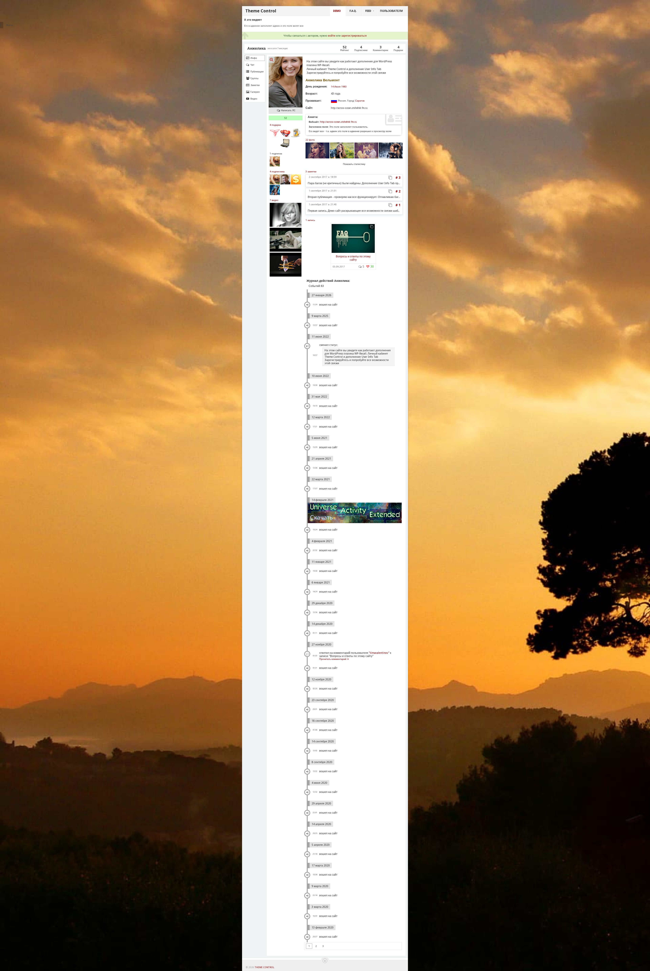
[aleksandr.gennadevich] (296, 179)
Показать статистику (354, 164)
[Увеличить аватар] (271, 60)
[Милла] (275, 161)
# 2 (397, 191)
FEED (368, 11)
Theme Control (260, 11)
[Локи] (275, 190)
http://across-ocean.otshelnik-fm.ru (338, 121)
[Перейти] (353, 238)
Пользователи (391, 11)
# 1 (397, 205)
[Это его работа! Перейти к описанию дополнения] (355, 513)
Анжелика (256, 48)
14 (332, 86)
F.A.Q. (353, 11)
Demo (337, 11)
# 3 (397, 178)
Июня (337, 86)
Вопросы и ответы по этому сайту (353, 258)
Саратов (359, 100)
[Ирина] (285, 179)
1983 (344, 86)
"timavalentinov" (379, 652)
